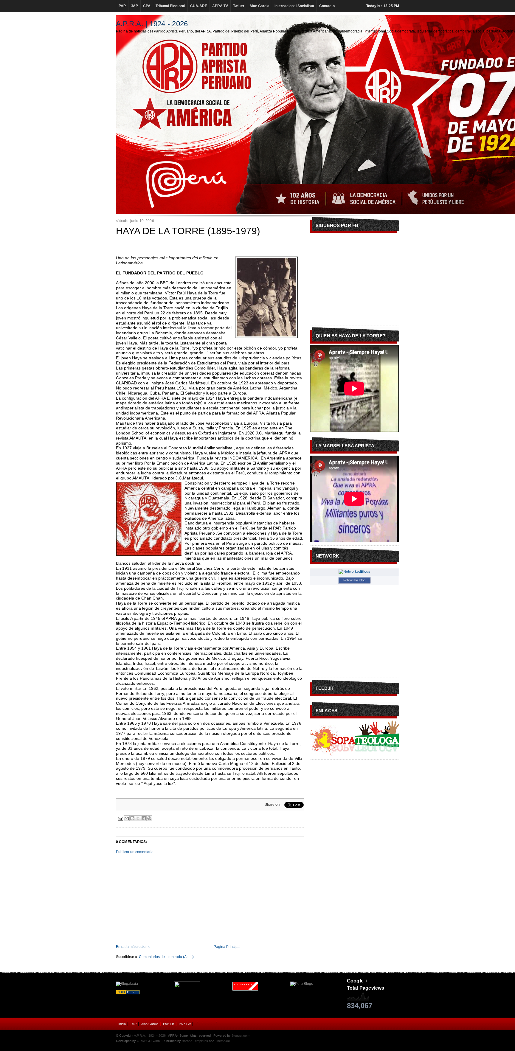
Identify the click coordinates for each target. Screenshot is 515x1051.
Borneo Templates (195, 1041)
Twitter (238, 6)
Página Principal (227, 947)
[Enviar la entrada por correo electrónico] (120, 818)
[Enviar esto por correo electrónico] (127, 818)
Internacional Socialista (294, 6)
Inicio (122, 1024)
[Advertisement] (210, 899)
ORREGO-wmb (148, 1041)
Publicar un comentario (134, 852)
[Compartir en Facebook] (144, 818)
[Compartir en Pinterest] (149, 818)
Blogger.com (240, 1035)
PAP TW (185, 1024)
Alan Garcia (259, 6)
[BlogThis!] (132, 818)
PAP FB (168, 1024)
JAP (134, 6)
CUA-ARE (198, 6)
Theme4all (222, 1041)
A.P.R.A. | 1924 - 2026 (152, 24)
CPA (147, 6)
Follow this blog (354, 580)
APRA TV (220, 6)
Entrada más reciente (133, 947)
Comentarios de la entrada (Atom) (166, 957)
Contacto (327, 6)
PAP (122, 6)
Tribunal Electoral (170, 6)
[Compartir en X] (138, 818)
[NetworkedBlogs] (354, 571)
